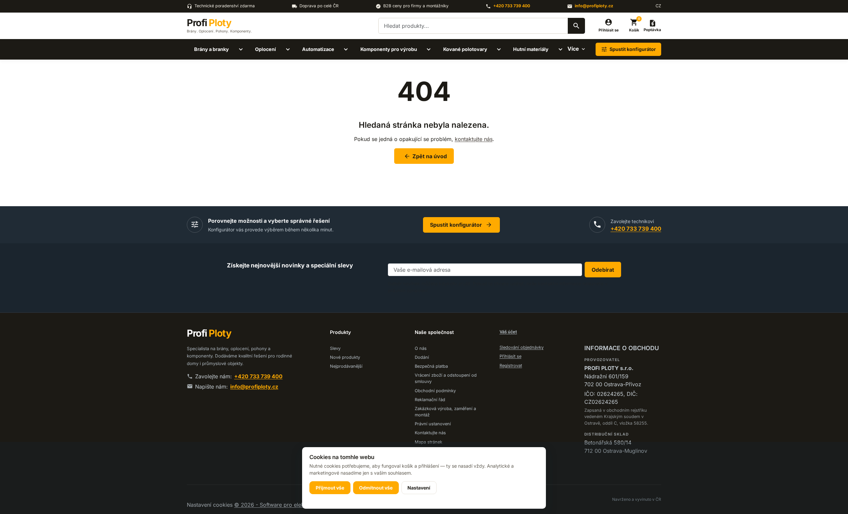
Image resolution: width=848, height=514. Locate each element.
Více (573, 48)
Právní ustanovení (433, 423)
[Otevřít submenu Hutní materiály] (560, 49)
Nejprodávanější (346, 366)
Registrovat (511, 365)
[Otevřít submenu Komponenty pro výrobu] (428, 49)
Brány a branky (211, 49)
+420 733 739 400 (511, 5)
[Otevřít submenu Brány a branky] (241, 49)
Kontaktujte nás (430, 432)
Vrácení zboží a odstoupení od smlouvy (446, 378)
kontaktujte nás (474, 139)
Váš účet (508, 331)
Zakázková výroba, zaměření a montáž (445, 411)
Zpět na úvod (425, 156)
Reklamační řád (430, 399)
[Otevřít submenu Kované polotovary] (499, 49)
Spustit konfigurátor (461, 224)
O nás (421, 348)
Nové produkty (345, 357)
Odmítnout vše (376, 488)
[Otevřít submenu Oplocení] (288, 49)
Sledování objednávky (522, 347)
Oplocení (265, 49)
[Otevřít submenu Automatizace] (346, 49)
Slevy (335, 348)
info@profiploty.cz (594, 5)
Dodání (422, 357)
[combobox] (481, 26)
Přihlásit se (510, 356)
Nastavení (418, 488)
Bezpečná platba (431, 366)
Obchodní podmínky (435, 390)
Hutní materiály (531, 49)
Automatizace (318, 49)
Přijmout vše (330, 488)
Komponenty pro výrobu (388, 49)
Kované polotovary (465, 49)
